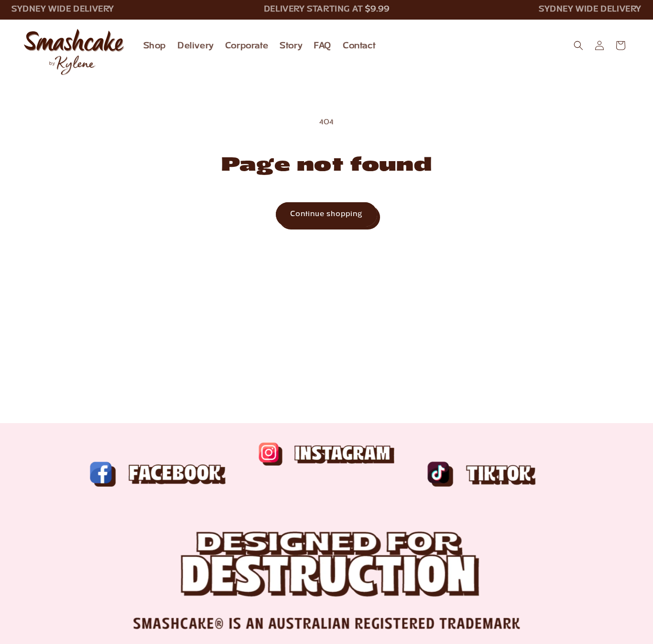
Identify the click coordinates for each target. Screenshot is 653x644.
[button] (578, 45)
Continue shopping (326, 214)
